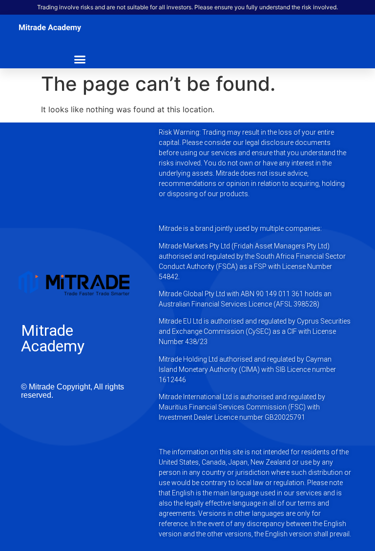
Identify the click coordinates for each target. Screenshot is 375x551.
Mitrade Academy (52, 338)
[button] (80, 59)
